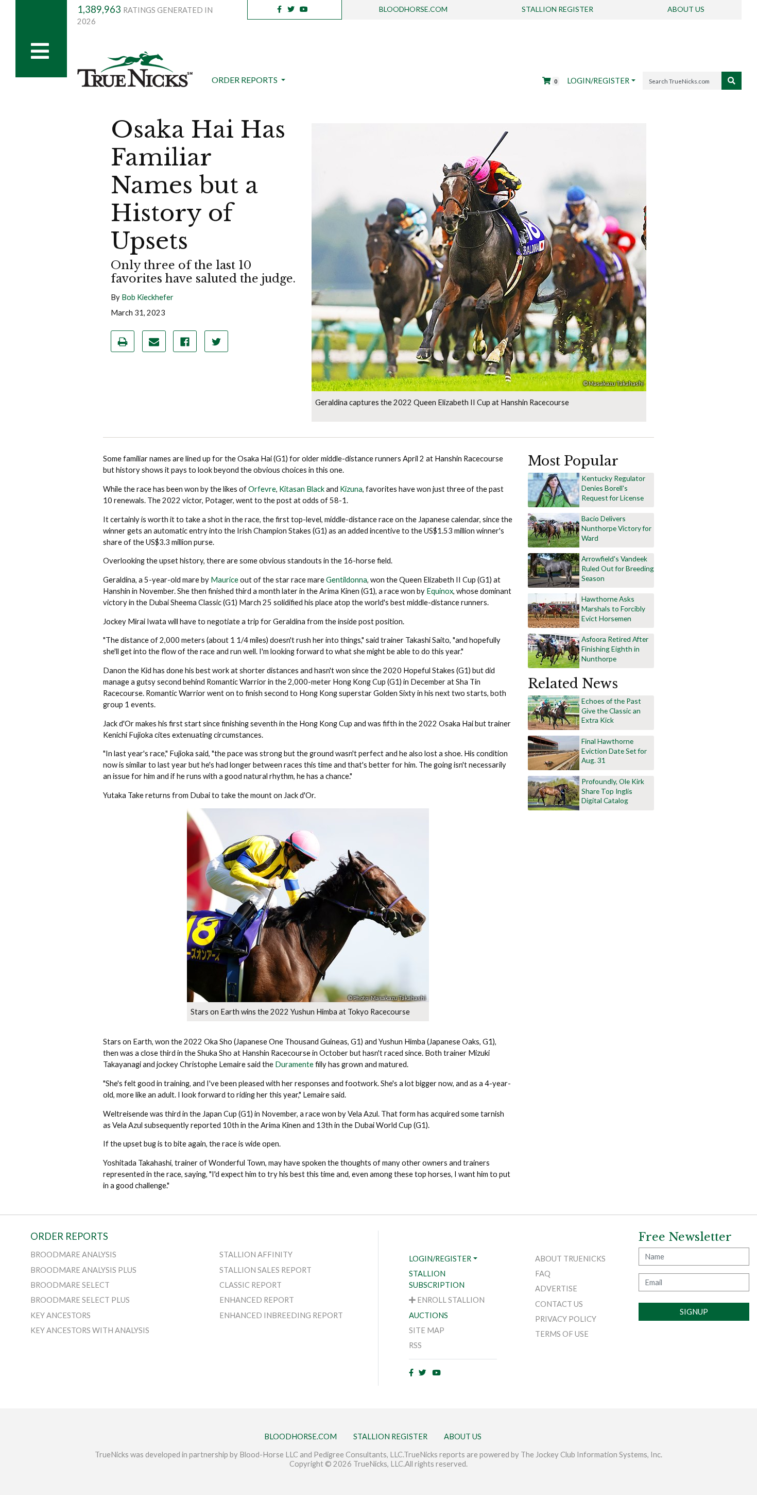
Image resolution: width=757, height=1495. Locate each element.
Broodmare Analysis (73, 1254)
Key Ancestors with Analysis (89, 1330)
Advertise (556, 1288)
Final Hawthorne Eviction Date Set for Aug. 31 (614, 751)
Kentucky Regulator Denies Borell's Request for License (613, 488)
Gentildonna (346, 579)
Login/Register (598, 80)
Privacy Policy (565, 1319)
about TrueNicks (570, 1258)
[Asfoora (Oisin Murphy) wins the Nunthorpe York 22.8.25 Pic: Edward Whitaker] (553, 650)
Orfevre (262, 489)
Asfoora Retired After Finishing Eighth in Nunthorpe (614, 649)
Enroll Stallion (450, 1299)
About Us (685, 9)
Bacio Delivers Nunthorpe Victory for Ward (616, 528)
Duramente (294, 1064)
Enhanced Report (256, 1299)
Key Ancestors (60, 1315)
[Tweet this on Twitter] (216, 341)
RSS (415, 1345)
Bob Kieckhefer (148, 297)
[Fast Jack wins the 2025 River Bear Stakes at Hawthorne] (553, 610)
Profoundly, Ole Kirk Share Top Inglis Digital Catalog (612, 791)
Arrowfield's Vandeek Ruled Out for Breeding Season (617, 568)
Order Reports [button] (245, 80)
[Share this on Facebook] (185, 341)
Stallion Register (557, 9)
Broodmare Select (70, 1285)
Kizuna (351, 489)
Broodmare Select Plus (80, 1299)
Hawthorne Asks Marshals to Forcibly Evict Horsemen (613, 608)
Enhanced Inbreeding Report (281, 1315)
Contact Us (559, 1304)
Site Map (426, 1330)
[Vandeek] (553, 570)
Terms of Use (562, 1334)
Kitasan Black (301, 489)
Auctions (428, 1315)
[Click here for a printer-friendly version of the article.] (122, 341)
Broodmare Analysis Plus (83, 1270)
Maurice (224, 579)
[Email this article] (154, 341)
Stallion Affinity (256, 1254)
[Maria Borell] (553, 489)
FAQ (542, 1273)
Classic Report (250, 1285)
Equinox (439, 591)
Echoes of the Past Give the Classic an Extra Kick (611, 710)
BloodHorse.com (413, 9)
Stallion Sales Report (265, 1270)
